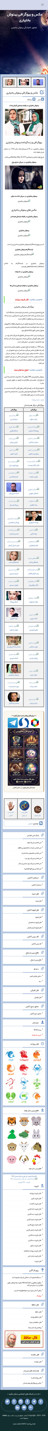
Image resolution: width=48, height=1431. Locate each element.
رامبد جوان (33, 419)
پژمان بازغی (34, 658)
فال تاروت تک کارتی (34, 1209)
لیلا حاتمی (33, 534)
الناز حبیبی (33, 618)
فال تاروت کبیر (36, 1198)
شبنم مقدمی (13, 476)
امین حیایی (13, 453)
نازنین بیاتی (14, 442)
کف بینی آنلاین (11, 813)
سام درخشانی (33, 442)
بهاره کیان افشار (33, 573)
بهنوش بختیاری (14, 675)
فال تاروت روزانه (35, 1193)
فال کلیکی (37, 997)
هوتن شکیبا (14, 630)
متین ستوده (33, 476)
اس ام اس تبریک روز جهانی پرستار (29, 863)
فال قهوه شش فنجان (34, 927)
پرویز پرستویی (34, 453)
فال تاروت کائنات (35, 1203)
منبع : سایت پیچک (38, 399)
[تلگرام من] (34, 1402)
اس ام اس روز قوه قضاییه (32, 868)
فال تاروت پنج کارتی (34, 1224)
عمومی (30, 823)
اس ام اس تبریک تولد (34, 842)
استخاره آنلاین (36, 884)
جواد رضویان (33, 601)
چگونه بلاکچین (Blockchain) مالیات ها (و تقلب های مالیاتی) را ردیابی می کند (25, 1284)
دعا (40, 981)
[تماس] (14, 1402)
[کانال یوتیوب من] (24, 1408)
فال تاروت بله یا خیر (34, 1256)
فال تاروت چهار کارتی (34, 1219)
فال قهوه (38, 917)
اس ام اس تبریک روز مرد (33, 858)
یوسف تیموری (33, 522)
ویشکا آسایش (33, 431)
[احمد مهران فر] (38, 83)
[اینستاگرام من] (20, 1402)
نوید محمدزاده (14, 686)
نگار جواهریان (33, 585)
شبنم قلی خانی (14, 562)
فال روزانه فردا (36, 1377)
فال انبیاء (38, 901)
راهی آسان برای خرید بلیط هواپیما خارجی (27, 1290)
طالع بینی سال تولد (35, 1168)
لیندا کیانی (13, 618)
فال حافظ (38, 1311)
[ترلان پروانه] (24, 83)
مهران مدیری (13, 573)
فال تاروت (37, 1261)
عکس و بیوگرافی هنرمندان (32, 1383)
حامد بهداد (33, 686)
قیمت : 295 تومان (24, 1179)
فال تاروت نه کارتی (34, 1235)
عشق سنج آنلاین (35, 1013)
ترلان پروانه (14, 601)
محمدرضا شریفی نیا (13, 646)
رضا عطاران (33, 505)
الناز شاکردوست (33, 465)
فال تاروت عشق (35, 1245)
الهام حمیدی (14, 658)
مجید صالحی (33, 646)
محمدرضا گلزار (14, 703)
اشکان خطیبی (33, 493)
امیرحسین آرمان (13, 545)
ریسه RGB (37, 1030)
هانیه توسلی (33, 630)
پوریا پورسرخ (13, 465)
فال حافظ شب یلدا (35, 1322)
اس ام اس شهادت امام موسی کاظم (29, 847)
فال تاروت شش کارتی (33, 1230)
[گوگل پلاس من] (30, 1408)
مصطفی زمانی (33, 562)
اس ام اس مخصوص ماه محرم (31, 853)
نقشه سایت (17, 1423)
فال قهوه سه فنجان (34, 922)
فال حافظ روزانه (36, 1317)
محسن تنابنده (14, 534)
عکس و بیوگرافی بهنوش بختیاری (24, 17)
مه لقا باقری (14, 431)
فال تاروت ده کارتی (34, 1240)
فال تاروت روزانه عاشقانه (32, 1250)
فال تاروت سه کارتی (34, 1214)
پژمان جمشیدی (14, 522)
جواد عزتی (33, 675)
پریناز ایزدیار (13, 505)
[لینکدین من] (17, 1408)
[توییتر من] (7, 1402)
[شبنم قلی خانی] (10, 83)
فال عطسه (37, 1361)
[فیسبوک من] (27, 1402)
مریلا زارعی (14, 419)
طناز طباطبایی (33, 545)
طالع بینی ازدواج (24, 813)
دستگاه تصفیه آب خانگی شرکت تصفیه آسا (26, 1277)
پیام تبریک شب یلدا (34, 1327)
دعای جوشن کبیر (35, 976)
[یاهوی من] (40, 1402)
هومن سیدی (13, 585)
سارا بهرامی (34, 703)
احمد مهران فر (14, 493)
